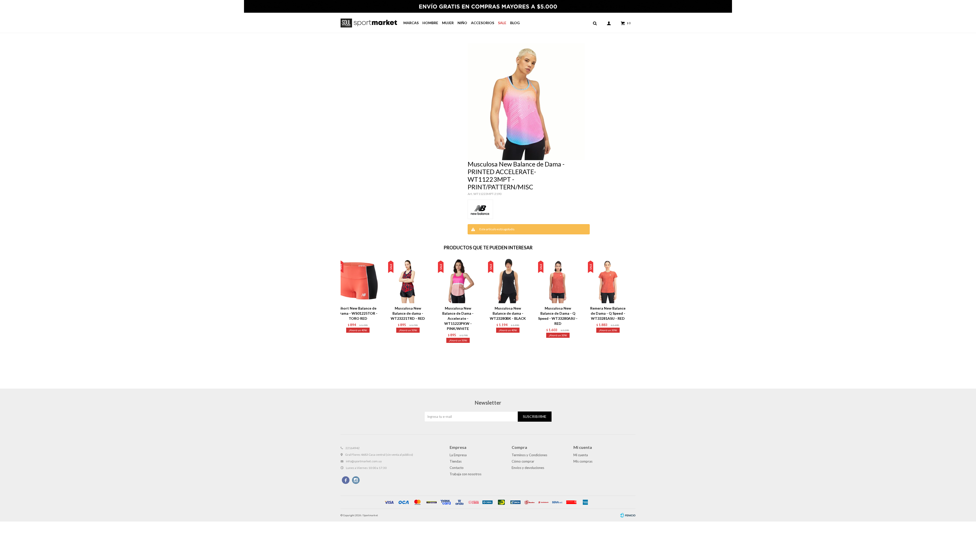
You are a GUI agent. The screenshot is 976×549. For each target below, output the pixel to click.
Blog (515, 23)
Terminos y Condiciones (529, 455)
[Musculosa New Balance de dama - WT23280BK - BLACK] (507, 280)
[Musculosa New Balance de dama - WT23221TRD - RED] (408, 280)
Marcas (411, 23)
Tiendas (456, 461)
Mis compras (582, 461)
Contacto (457, 468)
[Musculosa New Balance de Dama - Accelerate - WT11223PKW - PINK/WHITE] (457, 280)
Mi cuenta (580, 455)
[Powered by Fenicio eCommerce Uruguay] (627, 515)
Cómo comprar (523, 461)
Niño (462, 23)
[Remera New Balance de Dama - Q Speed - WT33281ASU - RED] (607, 280)
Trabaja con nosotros (465, 474)
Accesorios (482, 23)
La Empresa (458, 455)
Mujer (448, 23)
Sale (502, 23)
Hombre (430, 23)
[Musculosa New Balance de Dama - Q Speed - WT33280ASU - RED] (558, 280)
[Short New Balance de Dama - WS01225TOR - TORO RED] (358, 280)
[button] (594, 23)
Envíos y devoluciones (528, 468)
